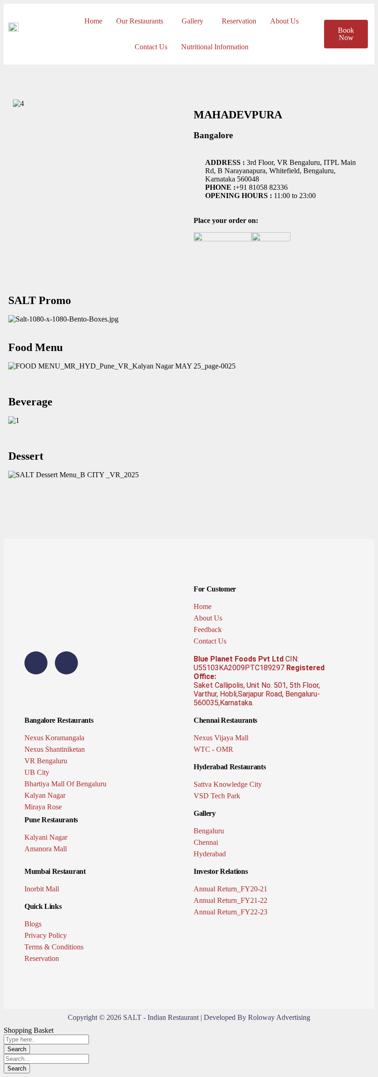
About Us (284, 21)
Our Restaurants (139, 21)
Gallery (192, 21)
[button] (142, 21)
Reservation (239, 21)
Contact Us (151, 47)
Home (93, 21)
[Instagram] (66, 662)
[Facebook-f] (35, 662)
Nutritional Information (214, 47)
